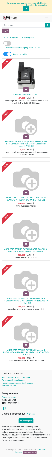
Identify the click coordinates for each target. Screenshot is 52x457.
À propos (31, 414)
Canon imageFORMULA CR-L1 (26, 94)
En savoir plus (26, 421)
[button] (5, 31)
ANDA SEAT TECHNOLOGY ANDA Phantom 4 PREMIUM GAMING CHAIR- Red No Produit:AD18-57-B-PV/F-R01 (26, 352)
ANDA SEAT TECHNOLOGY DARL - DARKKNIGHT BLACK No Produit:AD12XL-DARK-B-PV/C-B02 (26, 199)
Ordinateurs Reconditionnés (13, 380)
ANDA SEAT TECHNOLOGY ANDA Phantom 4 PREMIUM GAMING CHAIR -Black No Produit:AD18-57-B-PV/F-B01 (26, 301)
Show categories (11, 37)
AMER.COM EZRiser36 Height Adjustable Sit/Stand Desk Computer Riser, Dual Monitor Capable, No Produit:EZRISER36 (26, 144)
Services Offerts (9, 386)
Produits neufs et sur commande (16, 377)
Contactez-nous (9, 397)
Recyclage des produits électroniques (17, 383)
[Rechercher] (47, 25)
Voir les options (28, 37)
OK (26, 9)
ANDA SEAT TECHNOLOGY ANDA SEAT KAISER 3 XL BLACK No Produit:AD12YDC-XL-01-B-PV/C (26, 250)
